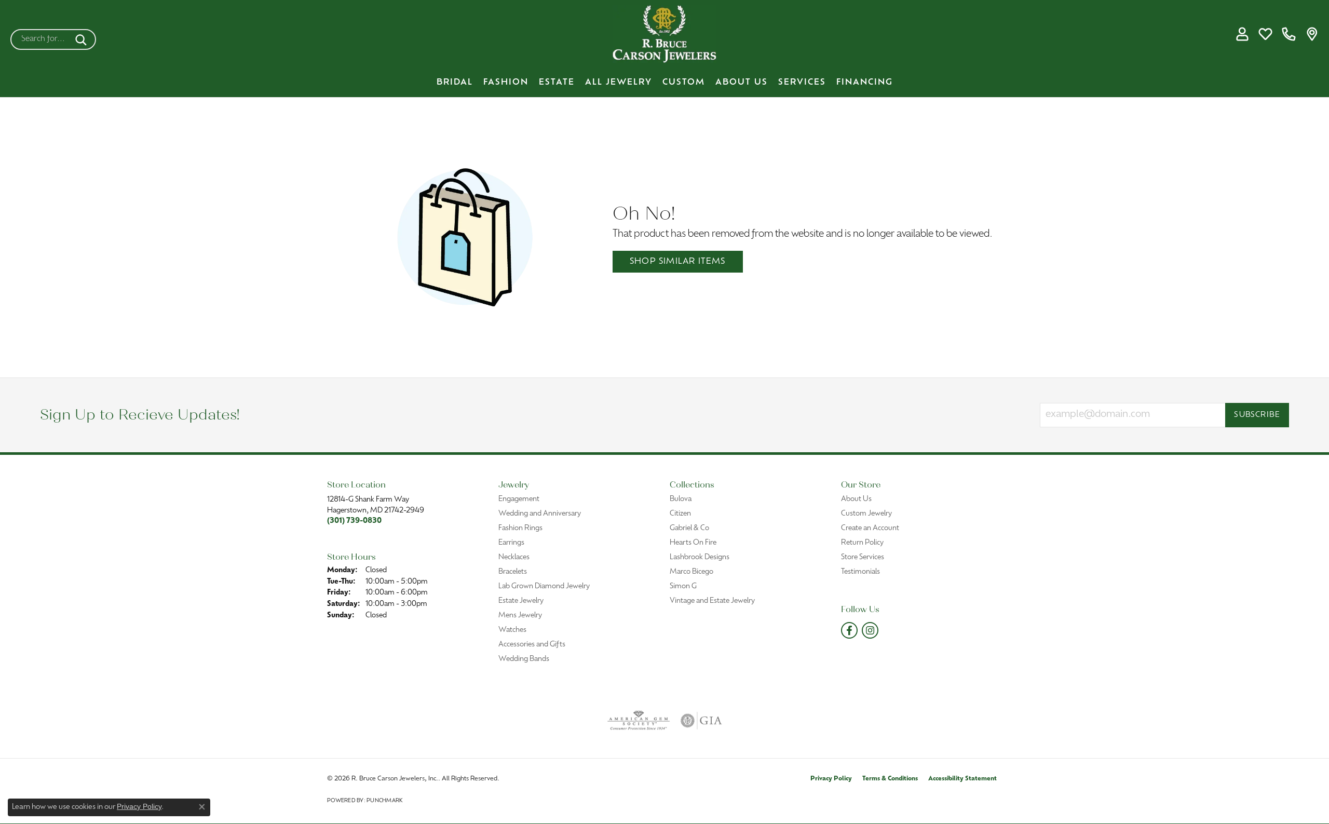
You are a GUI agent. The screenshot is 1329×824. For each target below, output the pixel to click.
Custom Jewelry (866, 513)
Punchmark (385, 801)
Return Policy (862, 542)
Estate (557, 82)
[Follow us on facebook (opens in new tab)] (849, 630)
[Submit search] (83, 39)
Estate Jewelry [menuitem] (521, 601)
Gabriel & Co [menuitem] (689, 528)
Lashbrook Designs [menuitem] (699, 557)
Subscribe (1257, 415)
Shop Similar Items (678, 262)
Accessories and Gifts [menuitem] (531, 644)
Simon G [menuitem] (683, 586)
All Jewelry (618, 82)
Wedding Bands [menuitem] (523, 659)
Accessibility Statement (962, 779)
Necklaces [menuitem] (514, 557)
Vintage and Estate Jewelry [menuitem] (712, 601)
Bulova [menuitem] (680, 499)
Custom (683, 82)
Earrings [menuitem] (511, 542)
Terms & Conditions (890, 779)
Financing (864, 82)
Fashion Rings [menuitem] (520, 528)
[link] (1288, 34)
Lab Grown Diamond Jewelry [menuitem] (544, 586)
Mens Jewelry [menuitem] (520, 615)
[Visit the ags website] (639, 721)
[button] (1242, 34)
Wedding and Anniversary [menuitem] (539, 513)
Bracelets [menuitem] (512, 572)
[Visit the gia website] (701, 721)
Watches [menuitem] (512, 630)
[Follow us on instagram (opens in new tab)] (870, 630)
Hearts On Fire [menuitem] (693, 542)
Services (802, 82)
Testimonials (860, 572)
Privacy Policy (831, 779)
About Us (741, 82)
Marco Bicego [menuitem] (691, 572)
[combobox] (41, 39)
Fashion (505, 82)
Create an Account (870, 528)
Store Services (862, 557)
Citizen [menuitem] (680, 513)
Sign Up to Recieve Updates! (140, 415)
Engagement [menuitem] (518, 499)
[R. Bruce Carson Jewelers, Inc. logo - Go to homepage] (664, 34)
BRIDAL (455, 82)
